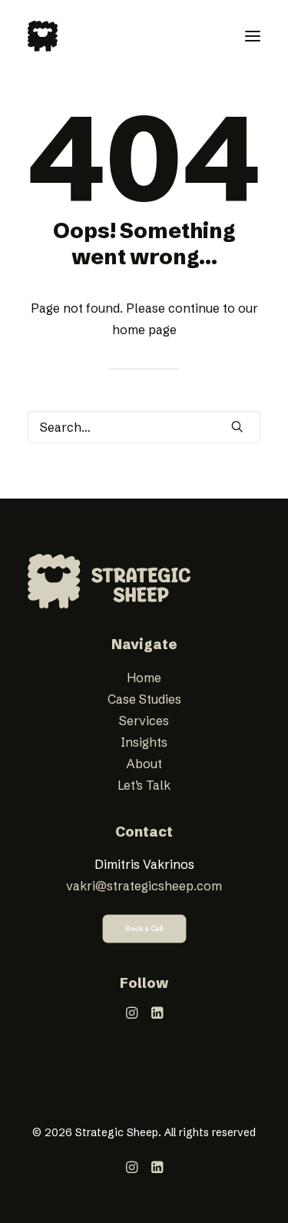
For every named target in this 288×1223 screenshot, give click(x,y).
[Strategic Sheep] (43, 36)
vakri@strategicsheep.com (144, 885)
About (144, 763)
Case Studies (144, 699)
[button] (252, 36)
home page (144, 329)
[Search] (144, 427)
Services (144, 720)
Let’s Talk (144, 785)
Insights (144, 742)
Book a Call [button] (144, 929)
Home (144, 677)
